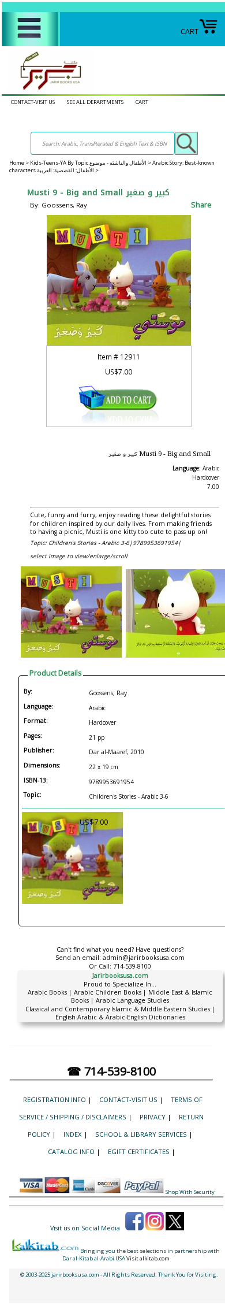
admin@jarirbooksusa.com (144, 958)
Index (72, 1134)
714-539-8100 (132, 966)
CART (189, 31)
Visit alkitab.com (148, 1258)
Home (16, 162)
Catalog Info (71, 1151)
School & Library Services (141, 1134)
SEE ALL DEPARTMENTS (95, 102)
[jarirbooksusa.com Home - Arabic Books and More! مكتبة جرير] (48, 90)
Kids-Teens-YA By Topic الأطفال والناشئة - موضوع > (91, 162)
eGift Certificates (139, 1151)
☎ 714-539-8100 (111, 1071)
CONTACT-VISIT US (33, 102)
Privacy (153, 1116)
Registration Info (54, 1099)
